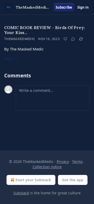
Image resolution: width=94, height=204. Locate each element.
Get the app (72, 179)
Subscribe (64, 7)
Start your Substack (33, 179)
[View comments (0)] (73, 39)
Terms (77, 161)
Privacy (63, 161)
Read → (11, 58)
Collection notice (47, 166)
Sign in (83, 7)
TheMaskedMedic (19, 39)
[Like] (65, 39)
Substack (21, 192)
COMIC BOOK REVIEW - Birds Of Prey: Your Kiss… (44, 30)
